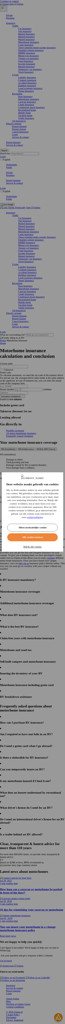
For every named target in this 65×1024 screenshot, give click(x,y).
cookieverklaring (35, 517)
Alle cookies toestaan (32, 537)
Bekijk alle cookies (32, 546)
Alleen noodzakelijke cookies (32, 527)
